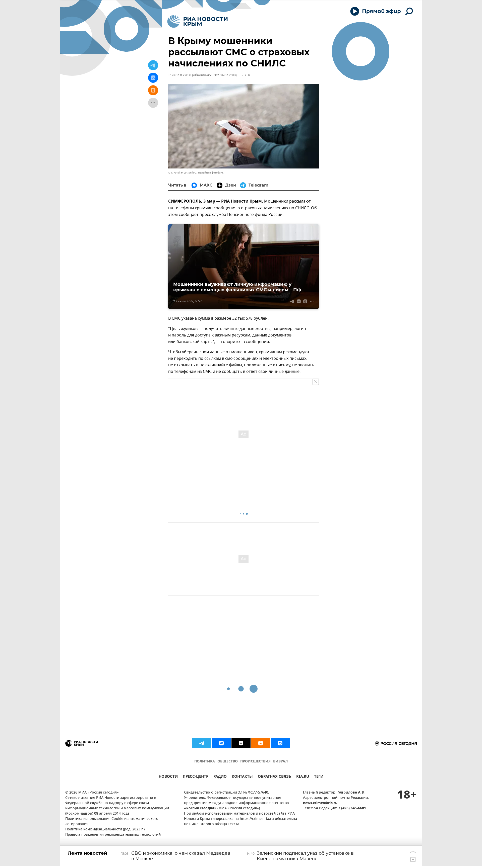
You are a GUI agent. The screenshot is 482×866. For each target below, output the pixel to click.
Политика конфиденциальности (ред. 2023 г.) (105, 829)
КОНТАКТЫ (242, 777)
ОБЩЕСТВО (227, 761)
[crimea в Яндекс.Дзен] (241, 743)
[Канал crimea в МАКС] (280, 743)
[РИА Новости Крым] (197, 21)
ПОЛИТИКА (204, 761)
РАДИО (220, 777)
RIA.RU (302, 777)
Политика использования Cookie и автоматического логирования (111, 821)
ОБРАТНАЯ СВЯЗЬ (274, 777)
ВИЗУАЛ (280, 761)
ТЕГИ (318, 777)
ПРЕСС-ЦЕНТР (195, 777)
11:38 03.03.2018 (179, 75)
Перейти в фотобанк (210, 173)
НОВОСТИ (168, 777)
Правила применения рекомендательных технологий (113, 835)
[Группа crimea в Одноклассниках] (260, 743)
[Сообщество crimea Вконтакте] (221, 743)
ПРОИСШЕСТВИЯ (255, 761)
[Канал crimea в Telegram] (201, 743)
